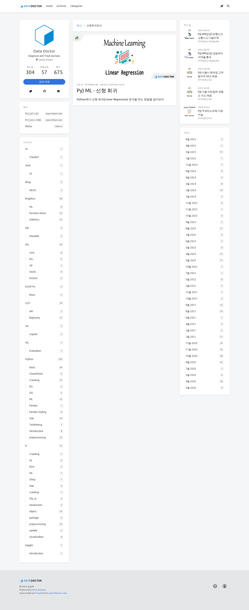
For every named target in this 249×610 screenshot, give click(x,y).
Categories (76, 6)
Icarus (43, 590)
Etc (210, 118)
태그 (79, 25)
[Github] (45, 91)
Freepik (38, 593)
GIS (210, 80)
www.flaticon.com (57, 593)
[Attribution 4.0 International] (225, 586)
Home (49, 6)
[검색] (228, 6)
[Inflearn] (221, 6)
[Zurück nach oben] (186, 602)
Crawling (214, 41)
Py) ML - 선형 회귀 (97, 90)
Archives (61, 6)
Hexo (34, 590)
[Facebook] (58, 91)
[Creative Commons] (215, 586)
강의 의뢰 (44, 81)
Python (89, 84)
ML (97, 84)
